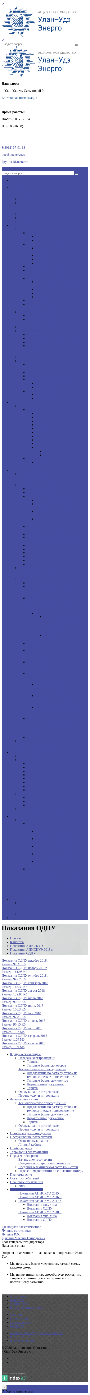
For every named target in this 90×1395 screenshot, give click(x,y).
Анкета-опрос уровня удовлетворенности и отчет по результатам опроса (49, 742)
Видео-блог (26, 902)
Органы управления (32, 195)
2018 (38, 440)
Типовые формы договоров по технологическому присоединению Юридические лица (60, 699)
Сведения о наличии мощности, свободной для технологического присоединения (50, 590)
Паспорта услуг (29, 353)
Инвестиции (19, 816)
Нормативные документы (53, 259)
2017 (38, 436)
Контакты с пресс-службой (37, 914)
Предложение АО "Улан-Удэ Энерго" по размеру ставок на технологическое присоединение (56, 665)
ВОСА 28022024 (55, 451)
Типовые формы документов (56, 255)
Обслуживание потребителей (48, 266)
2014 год (33, 775)
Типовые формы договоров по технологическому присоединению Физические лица (60, 710)
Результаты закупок (32, 793)
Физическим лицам (32, 274)
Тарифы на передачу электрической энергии (50, 541)
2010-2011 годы (38, 763)
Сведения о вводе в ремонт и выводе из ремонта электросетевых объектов (61, 513)
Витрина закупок (30, 812)
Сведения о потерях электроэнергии (53, 338)
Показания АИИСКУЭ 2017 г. (48, 379)
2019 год (33, 564)
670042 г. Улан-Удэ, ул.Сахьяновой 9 (36, 1333)
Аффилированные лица (35, 477)
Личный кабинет (39, 319)
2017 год (33, 552)
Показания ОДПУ (48, 387)
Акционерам (19, 402)
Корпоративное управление (38, 406)
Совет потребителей (33, 357)
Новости (24, 906)
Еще (13, 918)
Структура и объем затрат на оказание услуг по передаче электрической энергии (57, 528)
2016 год (33, 549)
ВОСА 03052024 (55, 455)
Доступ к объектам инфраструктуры (44, 748)
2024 (38, 447)
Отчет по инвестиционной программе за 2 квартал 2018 (55, 840)
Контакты (17, 1326)
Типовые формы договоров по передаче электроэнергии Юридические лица (57, 688)
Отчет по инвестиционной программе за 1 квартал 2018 (55, 848)
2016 (38, 432)
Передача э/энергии (32, 330)
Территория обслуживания (37, 327)
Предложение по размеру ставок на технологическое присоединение (60, 249)
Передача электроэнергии (45, 233)
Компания (17, 187)
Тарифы (41, 236)
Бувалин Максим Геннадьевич (23, 1238)
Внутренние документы (35, 206)
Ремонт (23, 895)
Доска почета (27, 210)
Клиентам (17, 225)
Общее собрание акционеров (47, 409)
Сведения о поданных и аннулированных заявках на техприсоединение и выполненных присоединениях (64, 624)
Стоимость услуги (40, 583)
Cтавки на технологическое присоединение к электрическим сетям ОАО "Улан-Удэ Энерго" (55, 654)
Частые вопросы (30, 221)
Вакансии (25, 202)
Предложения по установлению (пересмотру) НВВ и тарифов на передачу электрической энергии (51, 571)
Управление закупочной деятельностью (46, 808)
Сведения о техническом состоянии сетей (56, 342)
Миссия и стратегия (32, 191)
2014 (38, 425)
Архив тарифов (38, 560)
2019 (30, 364)
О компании (19, 1296)
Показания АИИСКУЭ (34, 368)
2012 (38, 417)
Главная (15, 938)
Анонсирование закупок (36, 756)
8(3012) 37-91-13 (13, 147)
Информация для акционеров (48, 458)
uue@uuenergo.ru (14, 154)
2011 (38, 413)
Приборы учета (29, 323)
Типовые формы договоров (55, 240)
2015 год (33, 545)
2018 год (33, 556)
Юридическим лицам (33, 229)
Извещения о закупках (34, 759)
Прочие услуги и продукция (47, 270)
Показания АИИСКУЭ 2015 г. (48, 372)
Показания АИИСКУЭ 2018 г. (48, 391)
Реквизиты (26, 199)
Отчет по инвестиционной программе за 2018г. (54, 863)
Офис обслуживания (41, 315)
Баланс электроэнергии (43, 334)
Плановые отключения (34, 361)
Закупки (16, 752)
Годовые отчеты (29, 466)
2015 (38, 428)
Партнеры (25, 218)
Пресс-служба (20, 899)
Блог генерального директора (39, 910)
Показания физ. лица (50, 383)
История (24, 214)
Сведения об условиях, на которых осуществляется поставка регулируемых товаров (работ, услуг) (55, 676)
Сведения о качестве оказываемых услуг (56, 537)
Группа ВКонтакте (15, 162)
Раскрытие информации (27, 470)
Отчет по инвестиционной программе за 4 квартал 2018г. (56, 855)
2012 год (33, 767)
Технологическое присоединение (50, 244)
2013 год (33, 771)
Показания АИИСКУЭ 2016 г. (48, 376)
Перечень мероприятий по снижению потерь (50, 1171)
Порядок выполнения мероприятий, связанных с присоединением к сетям (54, 645)
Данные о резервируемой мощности (52, 534)
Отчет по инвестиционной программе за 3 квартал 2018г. (56, 833)
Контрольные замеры (50, 500)
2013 (38, 421)
